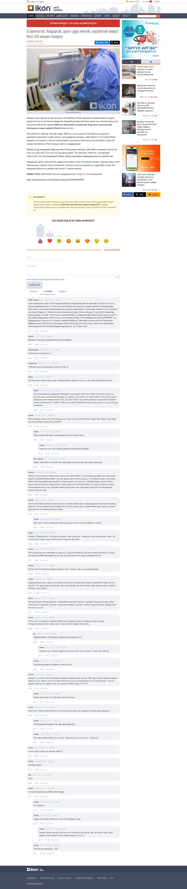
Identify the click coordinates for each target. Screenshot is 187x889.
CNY (147, 1)
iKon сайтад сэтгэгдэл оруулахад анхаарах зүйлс (46, 279)
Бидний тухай (31, 878)
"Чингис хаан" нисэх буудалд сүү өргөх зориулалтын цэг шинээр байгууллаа (145, 70)
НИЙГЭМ (74, 15)
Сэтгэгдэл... (32, 265)
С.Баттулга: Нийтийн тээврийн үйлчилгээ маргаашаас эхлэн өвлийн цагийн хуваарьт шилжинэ (147, 179)
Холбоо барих (102, 878)
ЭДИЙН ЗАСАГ (62, 15)
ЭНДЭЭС (80, 174)
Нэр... (29, 257)
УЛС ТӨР (50, 15)
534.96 (157, 1)
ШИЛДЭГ (116, 15)
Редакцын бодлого (65, 878)
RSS (112, 878)
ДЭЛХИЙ (97, 15)
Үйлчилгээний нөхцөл (47, 878)
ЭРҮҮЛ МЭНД (86, 15)
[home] (45, 8)
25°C (138, 1)
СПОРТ (107, 15)
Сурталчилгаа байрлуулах (84, 878)
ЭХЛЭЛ (31, 15)
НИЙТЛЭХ (34, 284)
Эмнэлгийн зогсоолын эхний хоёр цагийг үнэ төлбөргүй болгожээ (146, 88)
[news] (129, 73)
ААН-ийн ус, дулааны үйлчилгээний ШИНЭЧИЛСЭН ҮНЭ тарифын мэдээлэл (146, 106)
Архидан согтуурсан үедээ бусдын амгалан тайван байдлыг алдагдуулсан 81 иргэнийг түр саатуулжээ (146, 128)
